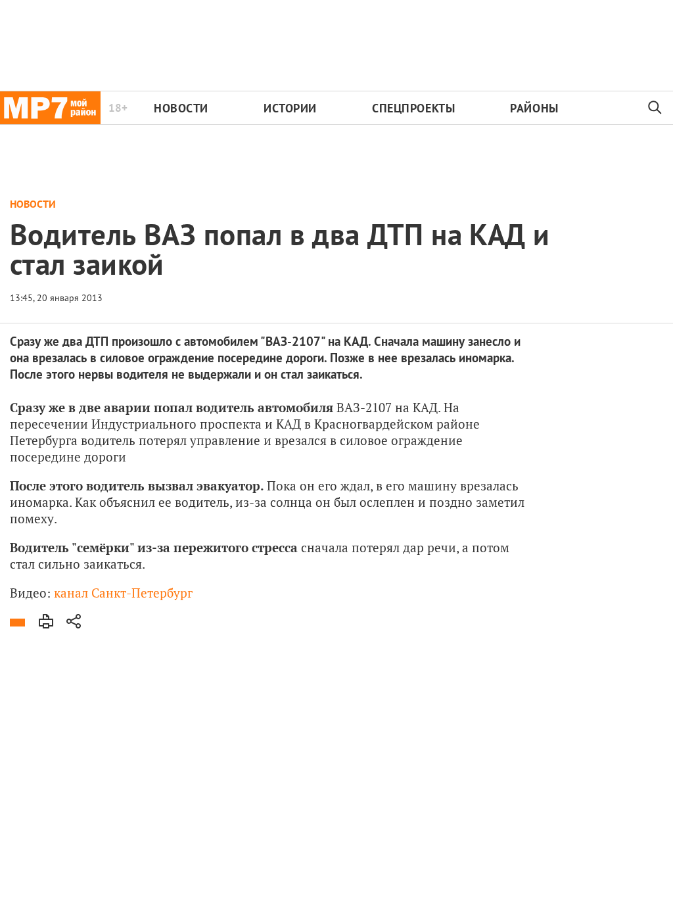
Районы (534, 108)
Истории (290, 108)
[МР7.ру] (50, 107)
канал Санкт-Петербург (123, 592)
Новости (181, 108)
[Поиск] (655, 107)
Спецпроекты (413, 108)
